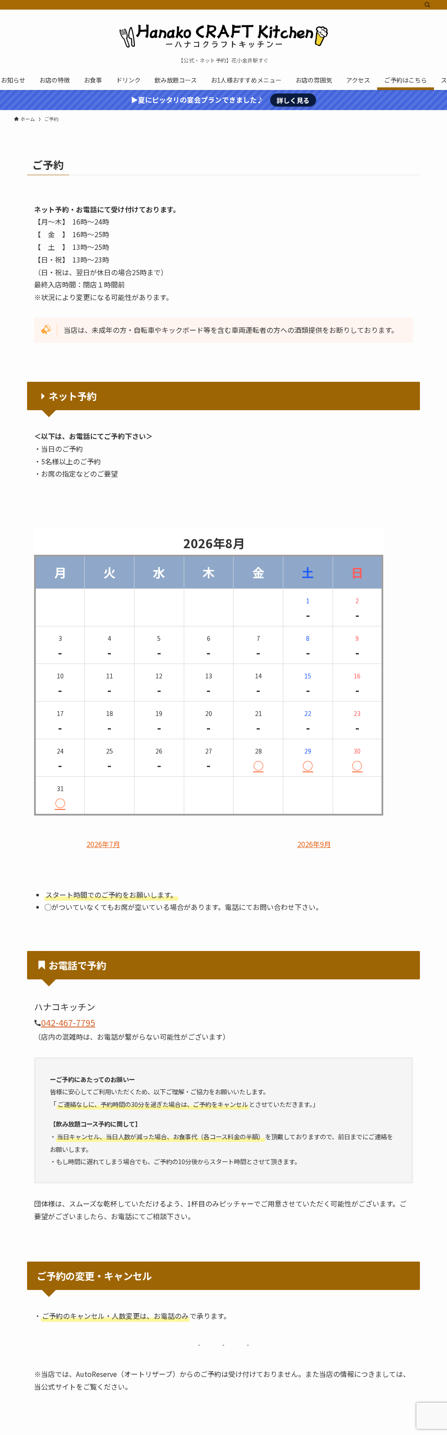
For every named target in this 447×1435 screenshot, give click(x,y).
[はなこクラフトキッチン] (223, 35)
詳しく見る (293, 100)
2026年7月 (103, 844)
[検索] (427, 5)
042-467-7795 (68, 1022)
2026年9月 (314, 844)
